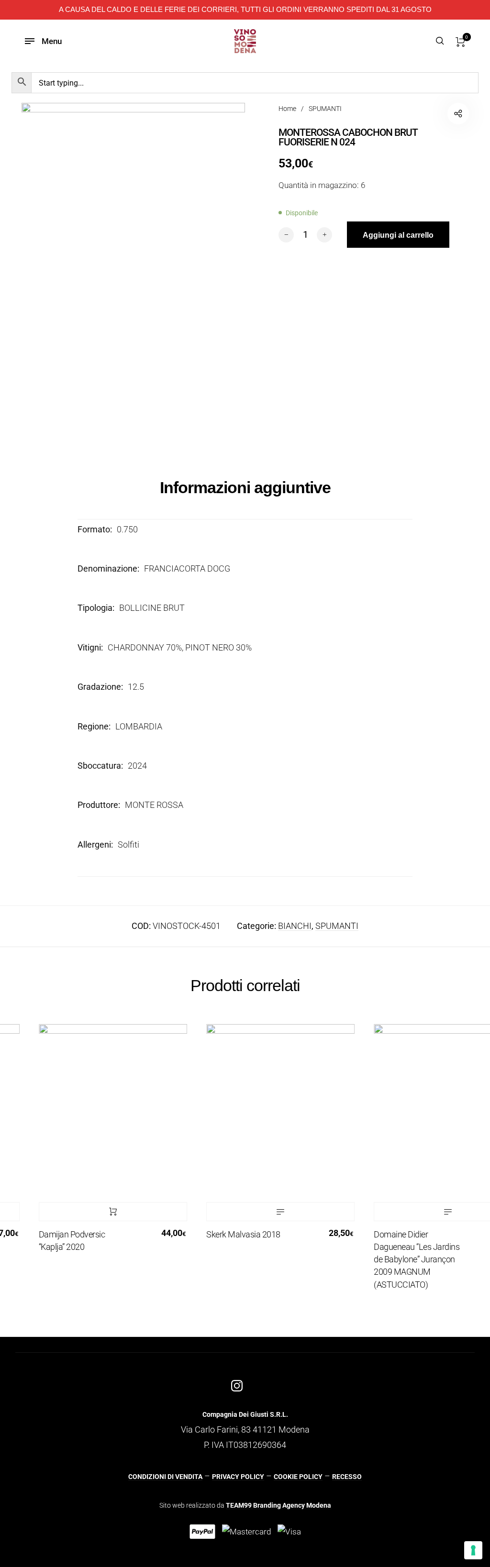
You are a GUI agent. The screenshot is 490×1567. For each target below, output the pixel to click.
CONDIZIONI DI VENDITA (165, 1476)
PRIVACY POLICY (238, 1476)
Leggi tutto (269, 1211)
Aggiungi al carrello (101, 1211)
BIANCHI (295, 926)
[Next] (468, 1163)
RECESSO (347, 1476)
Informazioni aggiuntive (245, 487)
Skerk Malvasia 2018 (232, 1234)
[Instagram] (237, 1385)
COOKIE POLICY (298, 1476)
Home (287, 108)
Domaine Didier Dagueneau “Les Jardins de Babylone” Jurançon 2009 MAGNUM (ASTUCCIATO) (405, 1259)
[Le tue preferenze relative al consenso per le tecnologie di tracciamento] (473, 1550)
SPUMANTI (325, 108)
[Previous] (21, 1163)
